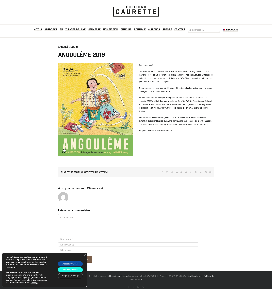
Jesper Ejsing (204, 101)
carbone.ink (145, 124)
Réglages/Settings (70, 275)
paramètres (11, 267)
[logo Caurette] (136, 4)
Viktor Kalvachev (173, 104)
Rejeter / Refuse (70, 269)
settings (34, 282)
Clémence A (95, 188)
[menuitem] (230, 30)
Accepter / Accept (70, 263)
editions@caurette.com (118, 276)
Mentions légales (194, 276)
